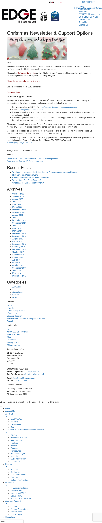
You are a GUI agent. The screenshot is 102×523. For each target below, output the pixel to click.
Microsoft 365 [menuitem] (16, 490)
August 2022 (17, 199)
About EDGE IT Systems (17, 331)
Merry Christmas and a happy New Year (24, 81)
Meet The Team (13, 334)
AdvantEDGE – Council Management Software (26, 318)
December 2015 (19, 275)
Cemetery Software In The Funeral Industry (30, 177)
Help (74, 2)
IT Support (16, 297)
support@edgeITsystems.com (30, 109)
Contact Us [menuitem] (10, 411)
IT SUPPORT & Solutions (89, 14)
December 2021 (19, 209)
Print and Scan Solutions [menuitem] (21, 498)
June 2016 (16, 270)
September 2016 (19, 267)
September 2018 (19, 244)
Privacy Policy (13, 342)
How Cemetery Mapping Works (25, 174)
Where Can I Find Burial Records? (26, 180)
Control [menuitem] (14, 506)
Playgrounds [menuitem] (16, 450)
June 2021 (16, 217)
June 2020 (16, 225)
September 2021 (19, 212)
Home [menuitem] (7, 408)
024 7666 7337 (88, 2)
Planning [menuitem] (14, 448)
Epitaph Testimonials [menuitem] (19, 480)
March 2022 (17, 207)
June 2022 (16, 201)
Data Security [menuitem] (16, 495)
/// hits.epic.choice (31, 371)
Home (81, 6)
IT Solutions (12, 313)
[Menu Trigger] (1, 406)
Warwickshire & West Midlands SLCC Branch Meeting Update (32, 158)
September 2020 (19, 222)
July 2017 (16, 260)
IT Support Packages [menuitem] (19, 487)
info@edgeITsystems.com (24, 378)
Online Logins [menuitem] (16, 514)
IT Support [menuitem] (9, 483)
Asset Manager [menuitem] (17, 440)
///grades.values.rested (34, 374)
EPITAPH (83, 11)
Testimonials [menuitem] (16, 424)
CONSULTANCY (86, 19)
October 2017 (18, 252)
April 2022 (16, 204)
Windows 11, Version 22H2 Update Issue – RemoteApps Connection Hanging (44, 172)
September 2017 (19, 254)
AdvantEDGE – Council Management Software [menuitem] (24, 431)
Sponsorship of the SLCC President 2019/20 (25, 161)
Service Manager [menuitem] (18, 453)
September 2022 (19, 196)
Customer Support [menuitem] (18, 458)
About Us (83, 22)
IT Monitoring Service (16, 310)
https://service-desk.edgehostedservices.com (58, 107)
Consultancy (17, 292)
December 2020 (19, 220)
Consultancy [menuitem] (10, 517)
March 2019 (17, 241)
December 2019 (19, 233)
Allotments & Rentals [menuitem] (19, 437)
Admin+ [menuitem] (14, 435)
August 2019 (17, 238)
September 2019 (19, 236)
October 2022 (18, 193)
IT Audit (10, 308)
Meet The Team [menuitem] (17, 419)
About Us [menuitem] (9, 415)
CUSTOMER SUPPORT (89, 16)
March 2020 (17, 230)
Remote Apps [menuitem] (16, 511)
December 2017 (19, 249)
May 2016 (16, 273)
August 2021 (17, 215)
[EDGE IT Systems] (19, 16)
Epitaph (15, 294)
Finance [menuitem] (14, 445)
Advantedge (17, 286)
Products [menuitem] (14, 421)
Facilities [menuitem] (14, 443)
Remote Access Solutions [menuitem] (21, 509)
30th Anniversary (14, 345)
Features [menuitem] (14, 477)
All (13, 289)
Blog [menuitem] (12, 427)
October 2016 (18, 265)
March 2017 (17, 262)
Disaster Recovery (14, 315)
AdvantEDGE (84, 9)
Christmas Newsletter (26, 73)
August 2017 (17, 257)
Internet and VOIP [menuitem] (18, 493)
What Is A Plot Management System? (28, 182)
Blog (9, 337)
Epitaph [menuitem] (8, 465)
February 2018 (18, 246)
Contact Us (83, 24)
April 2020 (16, 228)
